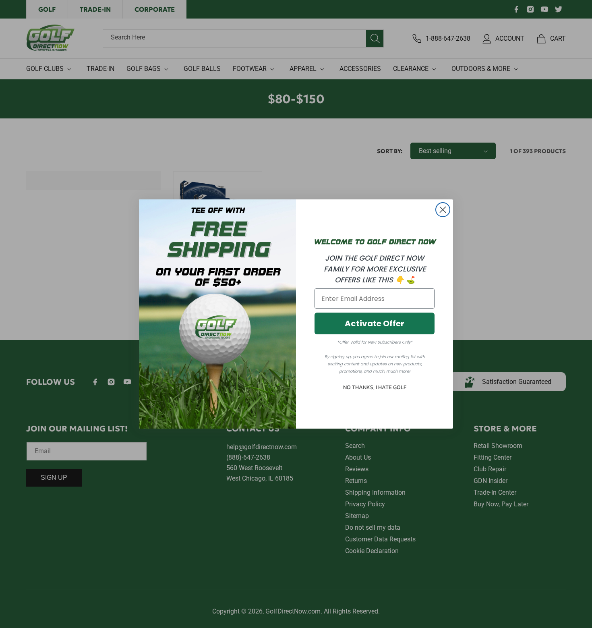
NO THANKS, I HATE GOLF (374, 387)
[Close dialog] (443, 210)
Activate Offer (374, 323)
